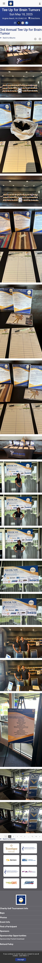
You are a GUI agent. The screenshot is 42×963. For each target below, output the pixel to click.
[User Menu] (39, 3)
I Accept (20, 960)
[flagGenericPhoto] (35, 62)
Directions (35, 18)
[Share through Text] (26, 22)
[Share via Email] (22, 22)
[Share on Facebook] (14, 22)
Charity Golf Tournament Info (14, 908)
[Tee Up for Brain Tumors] (10, 5)
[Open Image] (21, 53)
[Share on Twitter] (18, 22)
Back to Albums (8, 38)
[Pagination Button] (39, 836)
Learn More (23, 956)
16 (36, 836)
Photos (3, 917)
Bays (2, 913)
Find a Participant (8, 926)
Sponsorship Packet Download (12, 939)
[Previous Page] (35, 39)
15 (32, 836)
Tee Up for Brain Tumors (21, 10)
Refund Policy (6, 944)
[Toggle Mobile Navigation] (4, 3)
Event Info (5, 922)
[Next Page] (40, 39)
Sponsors (4, 931)
